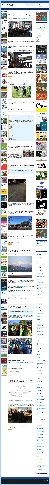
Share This (9, 78)
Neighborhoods (39, 343)
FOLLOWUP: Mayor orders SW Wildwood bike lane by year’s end (41, 25)
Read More (10, 76)
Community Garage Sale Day (40, 276)
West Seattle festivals (39, 413)
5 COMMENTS (17, 111)
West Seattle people (39, 434)
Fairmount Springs (39, 300)
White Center (28, 18)
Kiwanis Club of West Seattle (40, 335)
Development (38, 291)
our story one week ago (15, 150)
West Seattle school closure (40, 443)
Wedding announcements (40, 396)
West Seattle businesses (40, 405)
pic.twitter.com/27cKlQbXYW (23, 171)
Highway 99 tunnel (39, 325)
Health (37, 319)
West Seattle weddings (39, 452)
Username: (37, 37)
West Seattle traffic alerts (29, 362)
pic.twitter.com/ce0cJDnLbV (30, 311)
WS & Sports (38, 459)
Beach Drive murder (39, 269)
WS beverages (38, 461)
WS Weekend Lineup (39, 469)
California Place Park (39, 273)
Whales (37, 455)
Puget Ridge (38, 357)
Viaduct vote (38, 393)
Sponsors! (31, 8)
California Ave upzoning (40, 272)
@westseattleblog (13, 170)
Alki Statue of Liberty (39, 263)
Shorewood (38, 370)
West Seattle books (39, 402)
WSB (15, 254)
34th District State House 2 (40, 255)
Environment (38, 298)
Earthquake (38, 295)
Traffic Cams (34, 8)
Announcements (39, 264)
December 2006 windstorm (40, 282)
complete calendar (30, 300)
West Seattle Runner (21, 286)
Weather (38, 8)
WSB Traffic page (20, 368)
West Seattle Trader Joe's (40, 446)
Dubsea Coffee (21, 284)
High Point (38, 322)
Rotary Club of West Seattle (40, 360)
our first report (14, 235)
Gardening (38, 307)
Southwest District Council (40, 376)
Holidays (21, 84)
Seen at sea (38, 368)
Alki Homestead (39, 261)
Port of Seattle (38, 354)
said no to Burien (22, 41)
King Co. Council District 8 (40, 332)
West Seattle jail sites (39, 424)
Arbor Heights (38, 266)
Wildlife (38, 458)
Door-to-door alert (39, 292)
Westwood (38, 453)
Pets (37, 351)
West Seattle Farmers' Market (40, 410)
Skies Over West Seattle (40, 371)
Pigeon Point (38, 353)
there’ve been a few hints (16, 204)
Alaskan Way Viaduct (39, 260)
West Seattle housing (39, 422)
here (18, 287)
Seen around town (39, 367)
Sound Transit (38, 373)
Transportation (38, 387)
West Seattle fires (39, 415)
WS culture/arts (39, 464)
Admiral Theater (39, 258)
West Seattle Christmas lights (40, 406)
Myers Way (38, 341)
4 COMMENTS (17, 362)
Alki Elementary (26, 315)
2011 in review (38, 254)
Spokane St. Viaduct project (40, 380)
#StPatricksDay (18, 171)
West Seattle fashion (39, 412)
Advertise (5, 8)
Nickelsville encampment (40, 344)
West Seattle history (39, 421)
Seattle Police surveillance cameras (41, 363)
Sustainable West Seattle (40, 383)
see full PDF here (23, 400)
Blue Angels (38, 270)
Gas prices (38, 309)
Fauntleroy (38, 301)
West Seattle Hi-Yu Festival (40, 419)
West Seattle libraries (39, 425)
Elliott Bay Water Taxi (39, 297)
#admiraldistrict (28, 170)
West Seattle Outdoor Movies (40, 431)
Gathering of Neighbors (40, 312)
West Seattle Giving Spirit (40, 416)
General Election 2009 (39, 313)
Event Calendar (9, 8)
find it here (19, 101)
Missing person (39, 340)
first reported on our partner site (27, 71)
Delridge (38, 285)
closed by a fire (10, 406)
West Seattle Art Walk (39, 399)
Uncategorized (38, 390)
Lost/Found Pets (23, 8)
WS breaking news (39, 462)
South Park (38, 374)
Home (2, 8)
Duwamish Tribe (39, 294)
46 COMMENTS (18, 18)
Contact (13, 8)
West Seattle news (23, 18)
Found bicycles (38, 303)
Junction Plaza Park (39, 331)
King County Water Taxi (40, 334)
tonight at (31, 292)
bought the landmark (18, 405)
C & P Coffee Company (20, 290)
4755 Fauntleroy (39, 257)
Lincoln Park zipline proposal (40, 337)
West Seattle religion (39, 440)
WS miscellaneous (39, 468)
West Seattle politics (39, 437)
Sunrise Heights (39, 381)
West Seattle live (39, 427)
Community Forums (42, 8)
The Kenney (38, 386)
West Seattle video (39, 449)
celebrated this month (24, 281)
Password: (37, 39)
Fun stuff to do (38, 306)
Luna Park (38, 338)
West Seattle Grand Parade (40, 418)
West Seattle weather (39, 450)
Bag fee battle (38, 267)
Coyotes (38, 279)
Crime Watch (16, 8)
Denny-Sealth (38, 288)
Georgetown (38, 316)
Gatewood (38, 310)
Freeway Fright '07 (39, 304)
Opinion (38, 350)
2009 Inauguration (39, 252)
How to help (22, 111)
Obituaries (27, 8)
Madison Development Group (17, 238)
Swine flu (38, 384)
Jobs (19, 8)
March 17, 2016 (25, 172)
